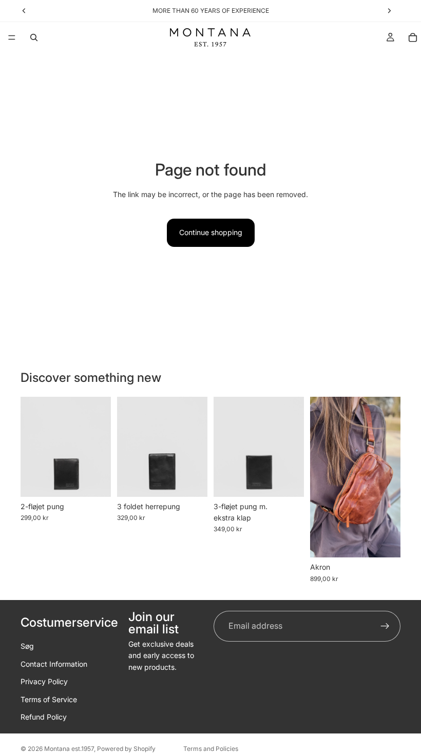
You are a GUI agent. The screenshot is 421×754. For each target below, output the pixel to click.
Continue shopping (210, 232)
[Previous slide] (32, 447)
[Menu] (12, 37)
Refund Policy (44, 716)
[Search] (34, 37)
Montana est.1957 (69, 748)
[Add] (95, 481)
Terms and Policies (210, 748)
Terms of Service (49, 698)
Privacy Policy (44, 681)
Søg (27, 646)
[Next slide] (99, 447)
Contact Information (54, 663)
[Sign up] (385, 626)
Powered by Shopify (126, 748)
